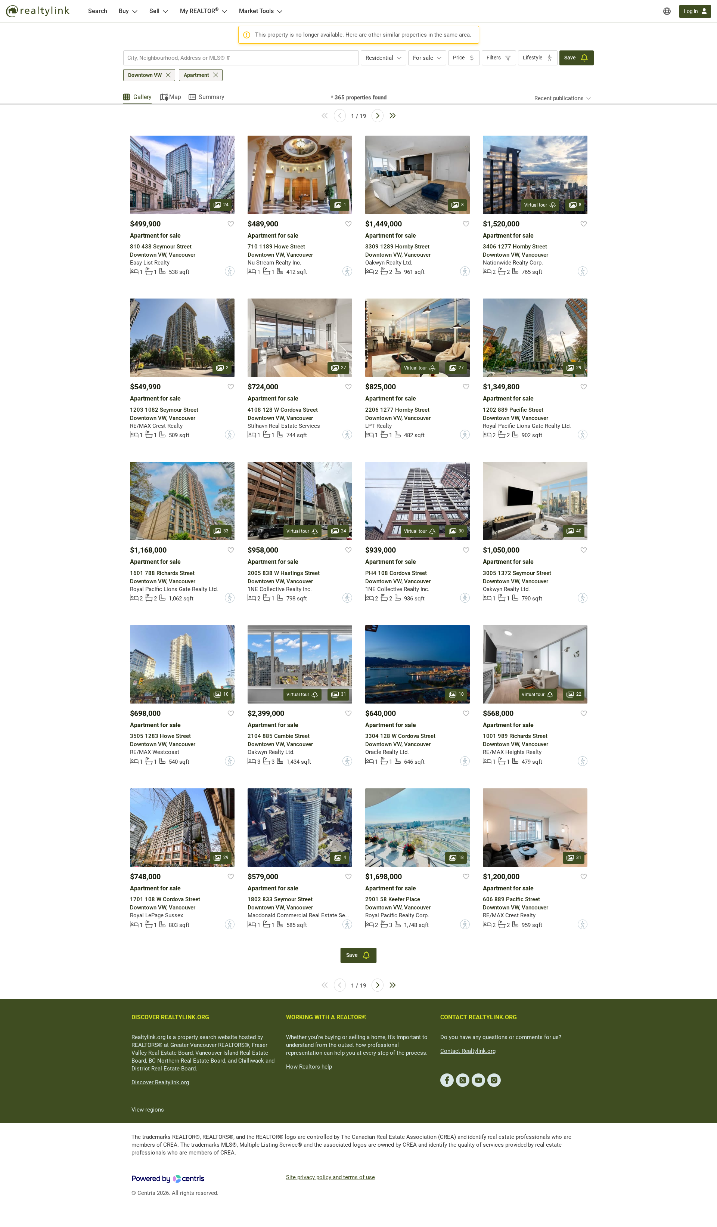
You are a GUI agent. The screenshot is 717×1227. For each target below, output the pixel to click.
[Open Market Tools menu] (280, 11)
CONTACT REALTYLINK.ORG (478, 1017)
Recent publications (559, 98)
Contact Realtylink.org (468, 1051)
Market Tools (256, 11)
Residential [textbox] (379, 58)
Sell (154, 11)
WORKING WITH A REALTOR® (326, 1017)
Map (175, 97)
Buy (124, 11)
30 (461, 531)
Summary (211, 97)
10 (226, 694)
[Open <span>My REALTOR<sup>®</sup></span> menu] (224, 11)
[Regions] (667, 11)
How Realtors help (309, 1066)
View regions (147, 1109)
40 (578, 531)
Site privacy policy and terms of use (330, 1177)
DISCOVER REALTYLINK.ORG (170, 1017)
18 (461, 857)
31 (343, 694)
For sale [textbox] (423, 58)
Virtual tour (535, 205)
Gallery (142, 97)
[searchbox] (236, 58)
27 (343, 368)
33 (226, 531)
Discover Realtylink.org (160, 1082)
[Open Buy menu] (135, 11)
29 (578, 368)
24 (226, 204)
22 (578, 694)
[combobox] (241, 57)
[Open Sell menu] (165, 11)
